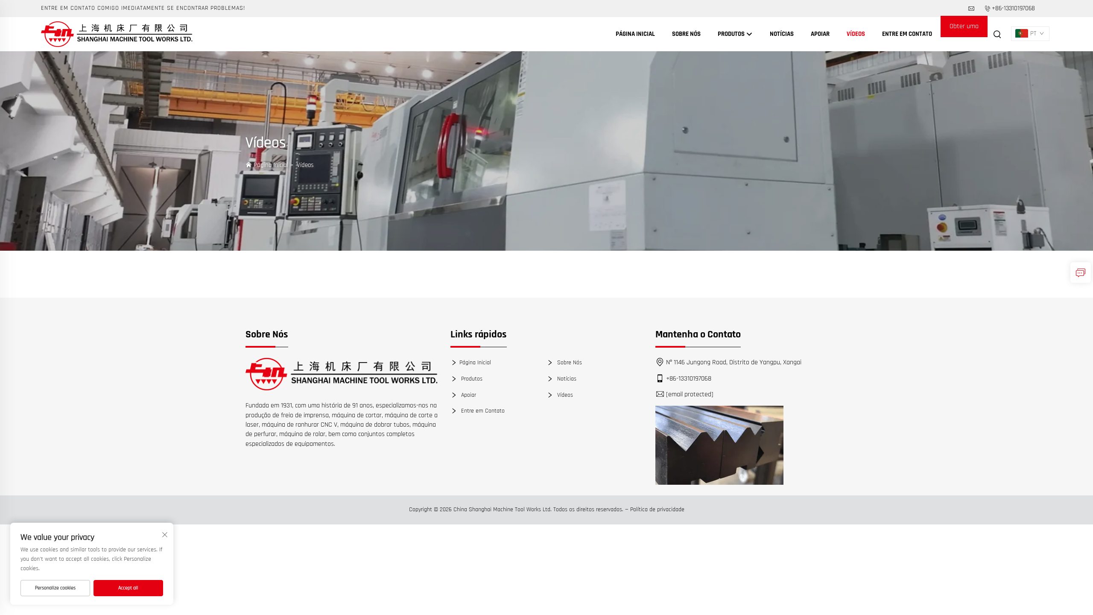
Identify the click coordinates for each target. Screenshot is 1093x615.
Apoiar (820, 34)
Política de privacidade (657, 509)
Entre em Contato (907, 34)
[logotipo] (341, 374)
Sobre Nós (686, 34)
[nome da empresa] (117, 33)
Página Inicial (635, 34)
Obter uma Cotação (964, 29)
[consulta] (1080, 272)
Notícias (782, 34)
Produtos (732, 34)
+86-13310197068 (1013, 8)
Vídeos (856, 34)
